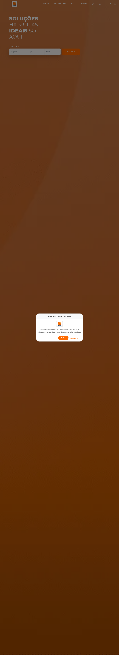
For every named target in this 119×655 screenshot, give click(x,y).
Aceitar (63, 338)
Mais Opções (74, 338)
